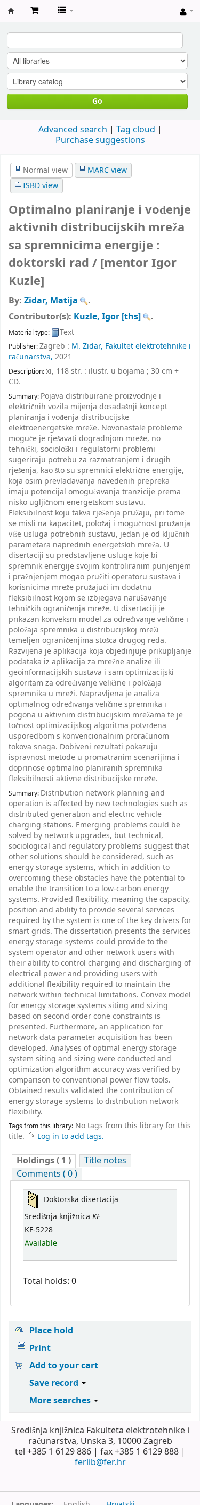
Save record (55, 1383)
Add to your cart (63, 1365)
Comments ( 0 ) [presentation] (47, 1174)
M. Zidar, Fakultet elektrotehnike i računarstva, (100, 351)
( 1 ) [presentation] (44, 1161)
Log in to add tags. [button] (70, 1136)
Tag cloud (135, 129)
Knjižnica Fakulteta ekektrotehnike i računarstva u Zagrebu (11, 11)
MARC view (107, 170)
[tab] (44, 1161)
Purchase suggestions (100, 140)
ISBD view (40, 185)
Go (97, 101)
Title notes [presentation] (105, 1161)
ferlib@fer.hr (100, 1462)
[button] (34, 10)
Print (40, 1348)
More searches (61, 1400)
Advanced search (72, 129)
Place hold (51, 1330)
